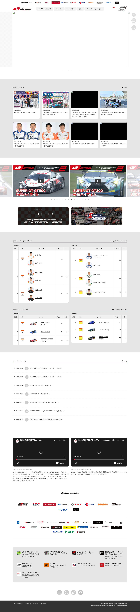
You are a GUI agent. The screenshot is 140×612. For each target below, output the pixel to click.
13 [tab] (86, 200)
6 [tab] (74, 70)
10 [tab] (77, 200)
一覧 (125, 87)
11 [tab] (80, 200)
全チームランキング (121, 309)
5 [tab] (71, 70)
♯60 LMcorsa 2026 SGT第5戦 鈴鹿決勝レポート (44, 402)
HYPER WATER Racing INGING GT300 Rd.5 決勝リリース (47, 411)
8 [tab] (80, 70)
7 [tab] (77, 70)
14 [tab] (89, 200)
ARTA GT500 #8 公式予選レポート (40, 394)
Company (28, 603)
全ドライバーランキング (119, 241)
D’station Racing (104, 329)
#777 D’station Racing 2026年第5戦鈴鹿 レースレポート (46, 419)
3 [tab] (66, 70)
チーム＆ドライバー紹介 (94, 9)
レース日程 (70, 9)
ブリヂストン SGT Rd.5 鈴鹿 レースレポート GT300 (45, 368)
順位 (80, 9)
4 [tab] (69, 70)
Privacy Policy (18, 603)
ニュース (58, 9)
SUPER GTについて (45, 9)
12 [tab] (83, 200)
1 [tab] (60, 70)
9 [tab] (74, 200)
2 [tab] (63, 70)
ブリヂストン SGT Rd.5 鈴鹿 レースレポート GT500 (45, 377)
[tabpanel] (73, 181)
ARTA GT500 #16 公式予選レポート (40, 385)
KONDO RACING (104, 322)
